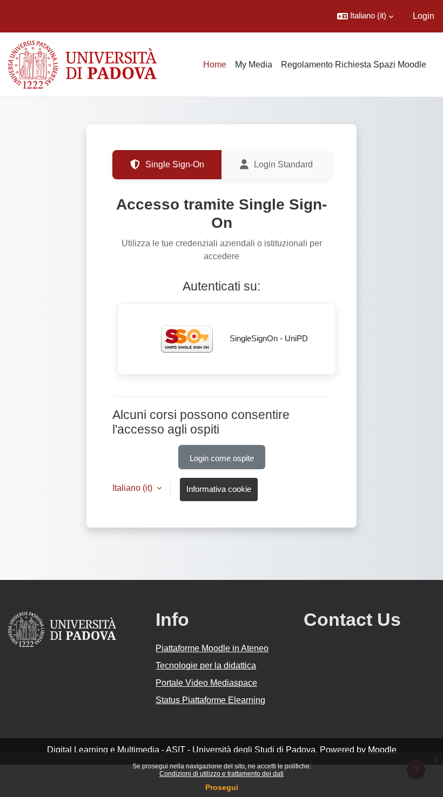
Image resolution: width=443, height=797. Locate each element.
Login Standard (283, 164)
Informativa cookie (218, 489)
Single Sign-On (174, 164)
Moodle (382, 749)
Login (423, 16)
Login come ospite (222, 458)
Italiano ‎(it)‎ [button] (133, 487)
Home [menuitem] (214, 64)
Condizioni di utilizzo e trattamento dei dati (221, 774)
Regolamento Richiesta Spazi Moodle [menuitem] (353, 64)
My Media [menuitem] (253, 64)
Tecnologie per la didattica (206, 665)
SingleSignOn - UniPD (267, 338)
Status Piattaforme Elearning (210, 700)
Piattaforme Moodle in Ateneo (212, 648)
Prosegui (221, 787)
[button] (365, 16)
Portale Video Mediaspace (206, 682)
